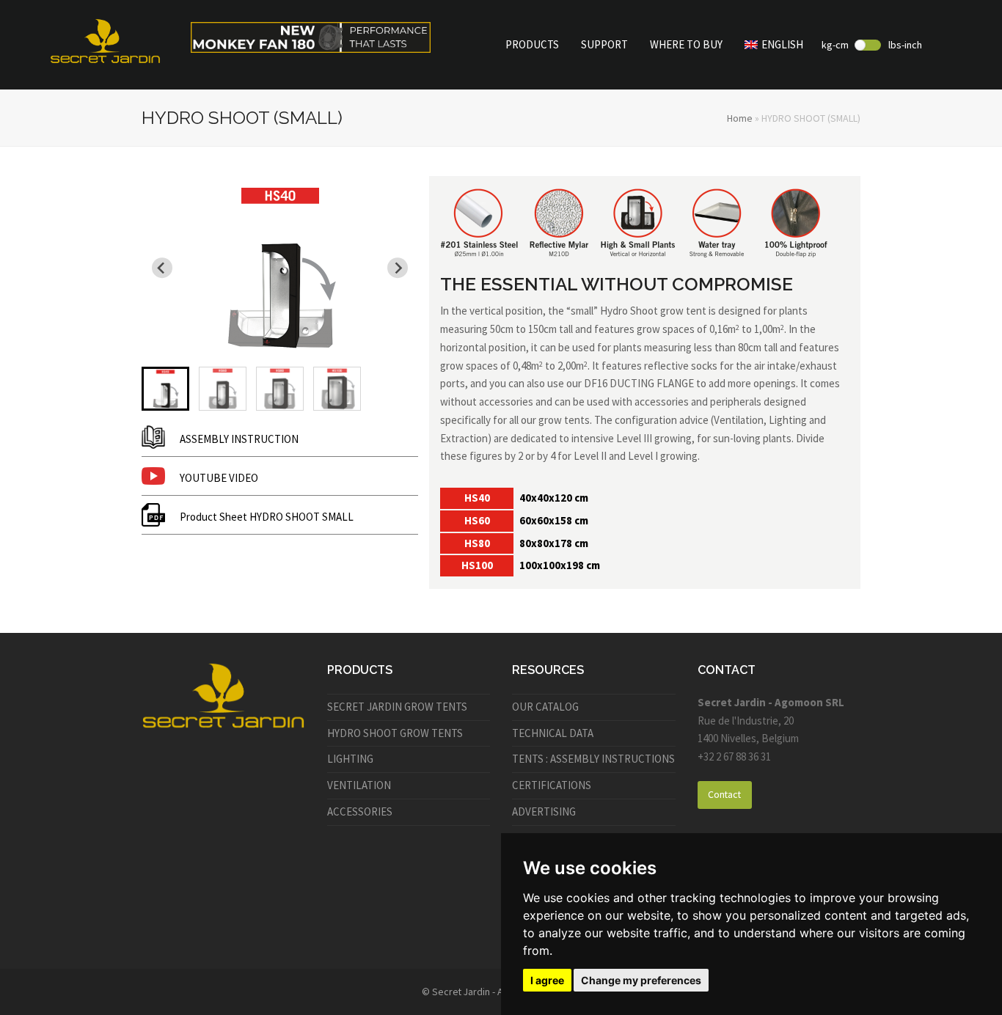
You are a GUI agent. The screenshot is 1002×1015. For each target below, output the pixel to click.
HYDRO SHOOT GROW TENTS (395, 733)
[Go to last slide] (162, 267)
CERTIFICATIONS (551, 785)
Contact (724, 794)
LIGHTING (350, 759)
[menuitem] (165, 389)
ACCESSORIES (359, 811)
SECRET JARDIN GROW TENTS (397, 707)
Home (740, 118)
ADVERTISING (544, 811)
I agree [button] (547, 980)
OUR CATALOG (545, 707)
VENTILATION (359, 785)
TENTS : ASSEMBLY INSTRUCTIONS (593, 759)
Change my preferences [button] (641, 980)
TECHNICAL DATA (552, 733)
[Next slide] (397, 267)
